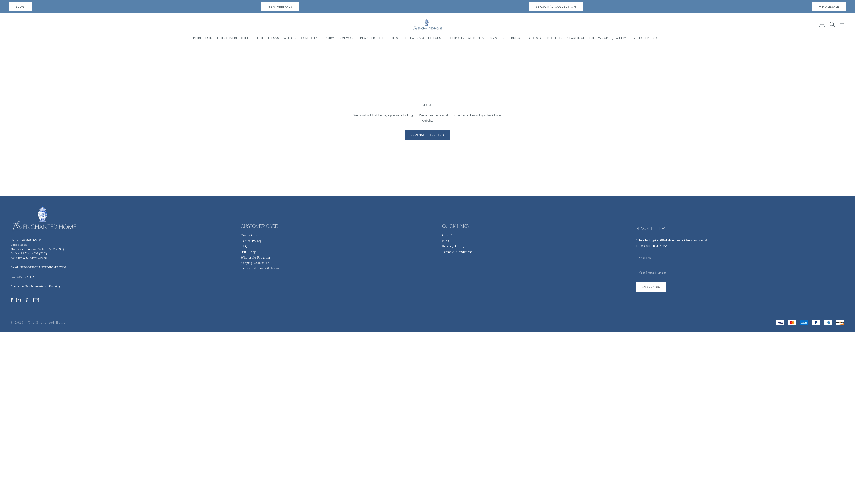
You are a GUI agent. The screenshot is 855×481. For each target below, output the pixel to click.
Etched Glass (266, 38)
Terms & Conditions (457, 252)
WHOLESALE (829, 6)
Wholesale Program (255, 257)
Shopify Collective (255, 263)
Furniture (498, 38)
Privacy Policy (453, 246)
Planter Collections (380, 38)
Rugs (515, 38)
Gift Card (449, 235)
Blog (445, 241)
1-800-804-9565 (31, 240)
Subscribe (651, 286)
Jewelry (620, 38)
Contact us (18, 286)
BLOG (20, 6)
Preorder (640, 38)
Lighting (533, 38)
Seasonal (576, 38)
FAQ (244, 246)
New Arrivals (280, 6)
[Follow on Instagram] (18, 300)
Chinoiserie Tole (233, 38)
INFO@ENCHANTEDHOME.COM (43, 267)
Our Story (248, 252)
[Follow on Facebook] (12, 300)
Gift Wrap (598, 38)
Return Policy (251, 241)
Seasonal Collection (556, 6)
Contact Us (249, 235)
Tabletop (309, 38)
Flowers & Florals (423, 38)
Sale (657, 38)
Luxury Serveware (339, 38)
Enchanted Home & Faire (260, 268)
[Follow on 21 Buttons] (36, 300)
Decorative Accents (464, 38)
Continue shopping (427, 135)
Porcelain (203, 38)
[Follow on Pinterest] (27, 300)
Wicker (290, 38)
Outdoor (554, 38)
